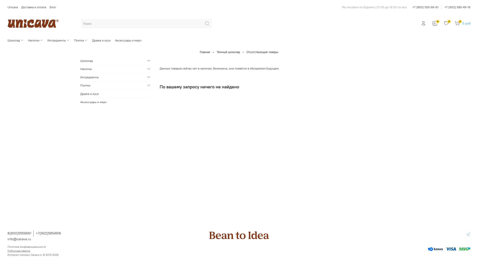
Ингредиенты (56, 40)
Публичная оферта (18, 251)
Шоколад (13, 40)
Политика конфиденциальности (26, 246)
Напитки (33, 40)
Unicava (12, 7)
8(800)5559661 (19, 233)
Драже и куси (101, 40)
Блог (53, 7)
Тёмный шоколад (228, 52)
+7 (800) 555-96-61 (425, 7)
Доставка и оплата (33, 7)
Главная (205, 52)
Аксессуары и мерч (128, 40)
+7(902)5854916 (48, 233)
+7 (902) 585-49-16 (457, 7)
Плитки (79, 40)
